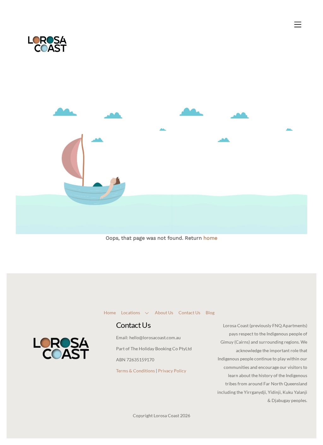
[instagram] (166, 282)
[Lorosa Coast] (47, 65)
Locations (130, 312)
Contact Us (189, 312)
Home (110, 312)
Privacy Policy (172, 370)
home (210, 238)
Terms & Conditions (135, 370)
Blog (210, 312)
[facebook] (155, 282)
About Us (164, 312)
